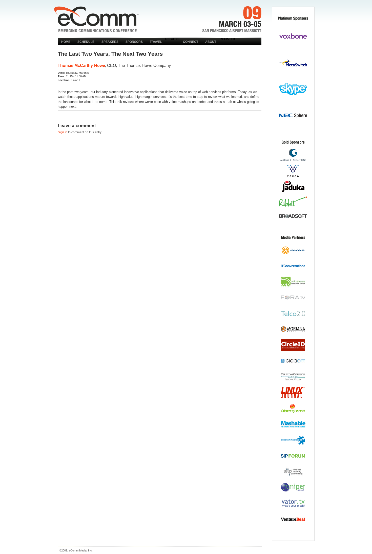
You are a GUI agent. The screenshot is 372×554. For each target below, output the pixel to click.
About (210, 42)
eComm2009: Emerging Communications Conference (96, 19)
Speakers (109, 42)
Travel (156, 42)
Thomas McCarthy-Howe (81, 65)
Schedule (85, 42)
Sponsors (134, 42)
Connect (190, 42)
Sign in (62, 132)
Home (65, 42)
